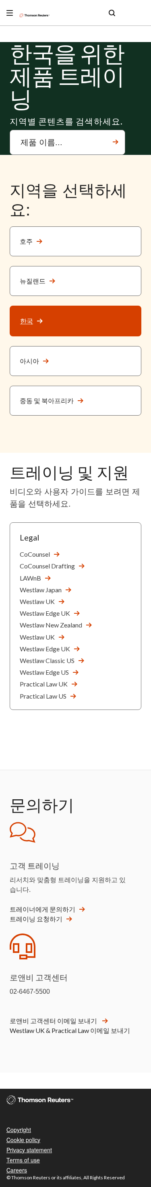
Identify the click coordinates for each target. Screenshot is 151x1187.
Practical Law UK (44, 684)
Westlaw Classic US (47, 660)
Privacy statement (29, 1150)
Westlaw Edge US (44, 672)
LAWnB (30, 578)
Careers (16, 1170)
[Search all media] (112, 13)
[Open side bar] (9, 12)
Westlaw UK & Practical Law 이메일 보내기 (70, 1030)
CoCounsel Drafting (47, 566)
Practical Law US (43, 696)
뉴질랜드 (33, 281)
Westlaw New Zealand (51, 625)
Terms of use (23, 1160)
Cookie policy (23, 1140)
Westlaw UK (37, 601)
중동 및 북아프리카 (47, 400)
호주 (26, 241)
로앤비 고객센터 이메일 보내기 (54, 1020)
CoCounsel (35, 554)
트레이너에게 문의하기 (42, 909)
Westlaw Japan (41, 590)
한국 (26, 321)
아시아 (29, 361)
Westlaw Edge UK (45, 613)
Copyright (18, 1130)
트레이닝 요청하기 (36, 919)
